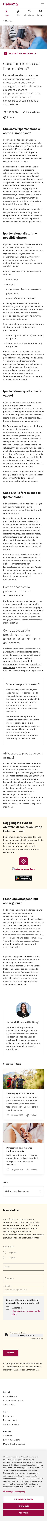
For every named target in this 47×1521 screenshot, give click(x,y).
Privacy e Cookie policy (15, 1492)
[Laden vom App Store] (23, 870)
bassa (6, 158)
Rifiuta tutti (23, 1506)
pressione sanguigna (13, 364)
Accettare (23, 1513)
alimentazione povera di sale (20, 601)
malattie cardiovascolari (15, 310)
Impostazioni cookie (23, 1499)
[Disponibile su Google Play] (23, 878)
